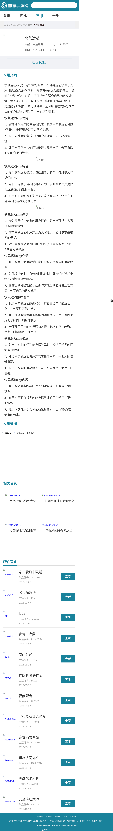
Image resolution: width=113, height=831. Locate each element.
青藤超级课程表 (30, 675)
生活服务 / (28, 25)
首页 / (7, 25)
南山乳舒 (25, 654)
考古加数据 (27, 593)
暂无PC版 (39, 62)
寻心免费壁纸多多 (32, 716)
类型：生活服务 (34, 44)
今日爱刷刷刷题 (30, 572)
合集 (55, 16)
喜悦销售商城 (29, 737)
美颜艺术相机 (29, 778)
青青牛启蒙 (27, 634)
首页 (6, 16)
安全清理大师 (29, 799)
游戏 (23, 16)
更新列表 (72, 816)
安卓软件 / (16, 25)
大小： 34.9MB (59, 44)
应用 (39, 16)
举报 (111, 303)
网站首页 (40, 816)
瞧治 (22, 613)
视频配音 (25, 696)
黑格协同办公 (29, 758)
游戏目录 (49, 816)
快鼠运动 (32, 38)
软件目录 (58, 816)
